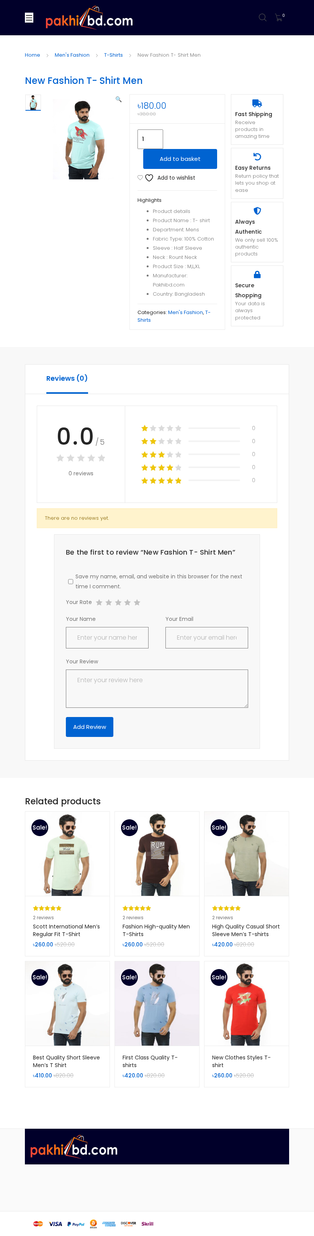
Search (263, 17)
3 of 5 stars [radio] (118, 602)
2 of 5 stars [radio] (108, 602)
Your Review (82, 661)
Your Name (81, 619)
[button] (118, 99)
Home (32, 55)
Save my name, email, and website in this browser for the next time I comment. (158, 581)
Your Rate (79, 602)
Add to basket (180, 159)
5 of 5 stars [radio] (137, 602)
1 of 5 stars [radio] (99, 602)
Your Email (179, 619)
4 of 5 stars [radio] (127, 602)
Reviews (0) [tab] (67, 378)
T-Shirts (113, 55)
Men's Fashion (72, 55)
